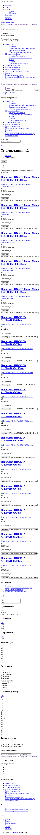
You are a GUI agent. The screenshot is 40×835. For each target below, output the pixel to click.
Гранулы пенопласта (12, 67)
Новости (12, 13)
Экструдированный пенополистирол (22, 48)
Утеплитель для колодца (14, 75)
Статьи (12, 11)
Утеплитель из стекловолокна (20, 52)
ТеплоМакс (14, 832)
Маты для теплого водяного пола (17, 71)
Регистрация (5, 22)
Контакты (8, 19)
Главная (8, 5)
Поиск (7, 88)
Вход (12, 22)
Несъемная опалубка (12, 69)
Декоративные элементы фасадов (17, 809)
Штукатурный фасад (12, 785)
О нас (7, 7)
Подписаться (26, 754)
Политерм (8, 73)
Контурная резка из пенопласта (16, 811)
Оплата (7, 17)
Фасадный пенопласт (17, 56)
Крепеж (12, 62)
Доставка (8, 15)
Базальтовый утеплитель (18, 50)
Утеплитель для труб (12, 65)
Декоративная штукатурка (18, 63)
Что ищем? (9, 90)
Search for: (4, 139)
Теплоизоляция (10, 783)
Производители (11, 823)
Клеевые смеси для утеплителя (20, 58)
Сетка (11, 60)
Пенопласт (13, 46)
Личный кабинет (11, 92)
